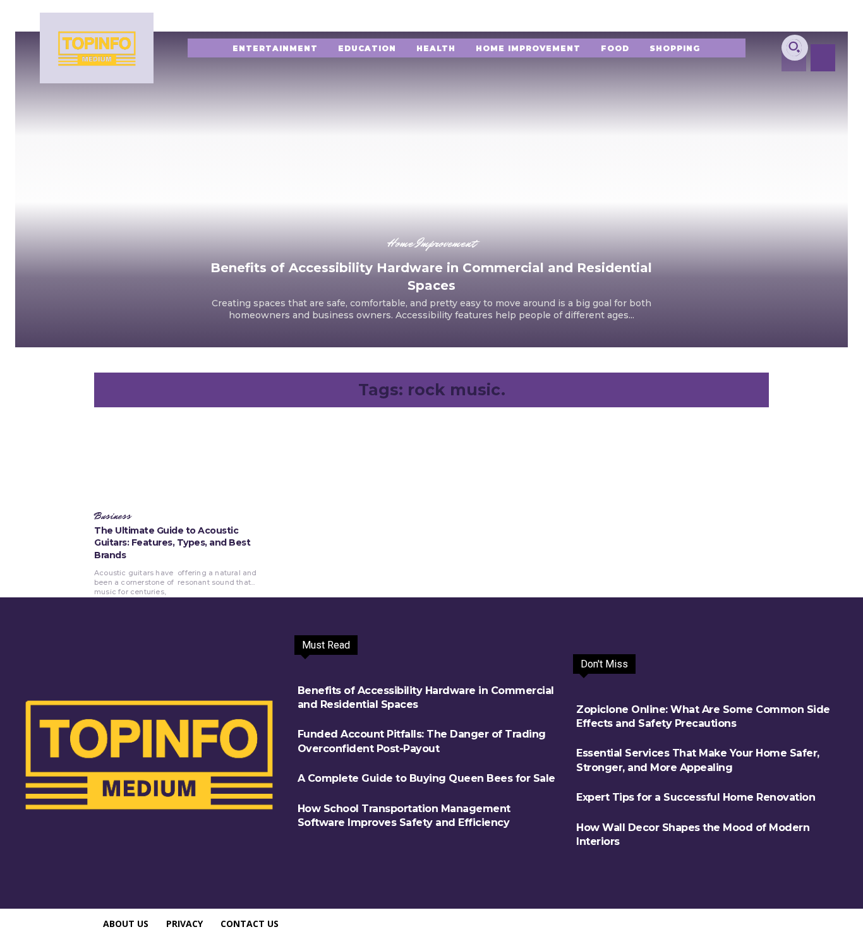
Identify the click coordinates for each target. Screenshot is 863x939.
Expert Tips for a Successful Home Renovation (695, 797)
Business (112, 516)
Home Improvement (431, 243)
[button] (794, 46)
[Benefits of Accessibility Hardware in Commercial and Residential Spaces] (431, 189)
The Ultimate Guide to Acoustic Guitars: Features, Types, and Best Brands (172, 543)
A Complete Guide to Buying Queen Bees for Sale (426, 778)
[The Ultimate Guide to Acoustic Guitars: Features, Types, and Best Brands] (176, 461)
